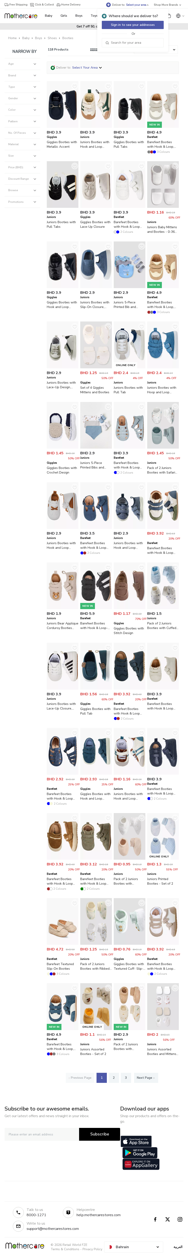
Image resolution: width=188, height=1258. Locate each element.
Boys (38, 38)
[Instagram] (179, 1219)
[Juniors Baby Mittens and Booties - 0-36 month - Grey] (163, 207)
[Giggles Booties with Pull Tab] (96, 688)
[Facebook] (155, 1219)
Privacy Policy (92, 1249)
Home (12, 38)
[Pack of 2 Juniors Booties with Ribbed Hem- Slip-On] (96, 944)
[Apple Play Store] (136, 1141)
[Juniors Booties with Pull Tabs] (62, 207)
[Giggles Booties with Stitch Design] (129, 608)
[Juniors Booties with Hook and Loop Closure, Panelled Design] (62, 528)
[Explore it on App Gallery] (141, 1164)
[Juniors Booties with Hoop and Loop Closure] (163, 367)
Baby (26, 38)
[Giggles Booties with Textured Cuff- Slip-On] (129, 944)
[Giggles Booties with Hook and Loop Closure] (62, 287)
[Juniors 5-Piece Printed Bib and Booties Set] (129, 287)
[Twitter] (167, 1219)
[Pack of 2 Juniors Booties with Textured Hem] (129, 859)
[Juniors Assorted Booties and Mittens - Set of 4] (163, 1029)
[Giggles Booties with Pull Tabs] (129, 127)
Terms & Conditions (65, 1249)
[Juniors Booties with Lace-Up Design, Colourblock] (62, 367)
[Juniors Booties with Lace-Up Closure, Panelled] (62, 688)
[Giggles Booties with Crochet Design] (62, 447)
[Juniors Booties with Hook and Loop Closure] (96, 127)
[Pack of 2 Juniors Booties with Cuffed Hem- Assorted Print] (163, 608)
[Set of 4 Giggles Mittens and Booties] (96, 367)
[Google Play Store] (140, 1153)
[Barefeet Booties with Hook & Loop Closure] (129, 207)
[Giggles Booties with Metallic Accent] (62, 127)
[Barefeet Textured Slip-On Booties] (62, 944)
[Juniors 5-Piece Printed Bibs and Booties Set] (96, 447)
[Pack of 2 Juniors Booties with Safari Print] (163, 447)
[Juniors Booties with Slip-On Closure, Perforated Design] (96, 287)
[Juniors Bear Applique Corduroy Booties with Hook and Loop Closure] (62, 608)
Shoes (52, 38)
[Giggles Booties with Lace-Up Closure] (96, 207)
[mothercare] (23, 16)
